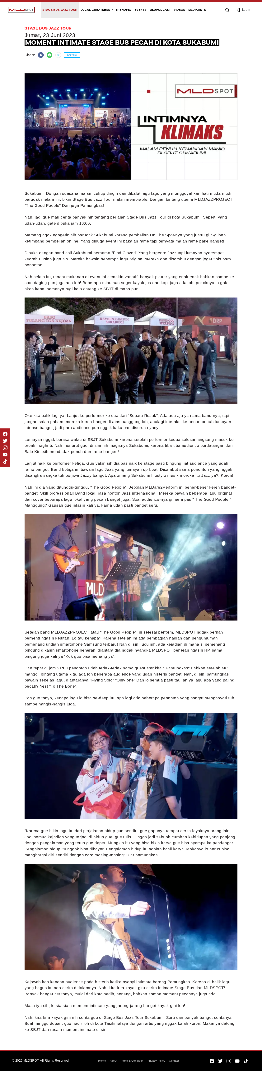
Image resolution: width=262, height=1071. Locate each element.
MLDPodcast (160, 9)
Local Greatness (95, 9)
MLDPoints (197, 9)
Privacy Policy (156, 1060)
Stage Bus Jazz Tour (59, 9)
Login (246, 9)
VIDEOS (179, 9)
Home (102, 1060)
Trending (123, 9)
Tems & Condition (132, 1060)
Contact (174, 1060)
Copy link (72, 55)
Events (140, 9)
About (113, 1060)
